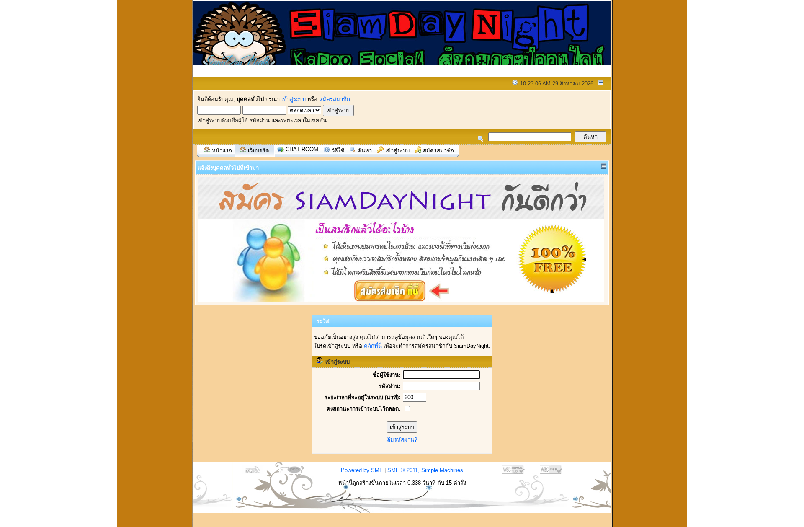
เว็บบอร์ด (258, 150)
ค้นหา (365, 150)
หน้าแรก (222, 150)
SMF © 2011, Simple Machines (425, 470)
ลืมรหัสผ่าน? (402, 440)
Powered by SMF (362, 470)
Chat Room (302, 149)
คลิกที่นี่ (373, 346)
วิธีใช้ (338, 150)
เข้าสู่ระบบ (293, 99)
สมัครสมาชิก (334, 99)
